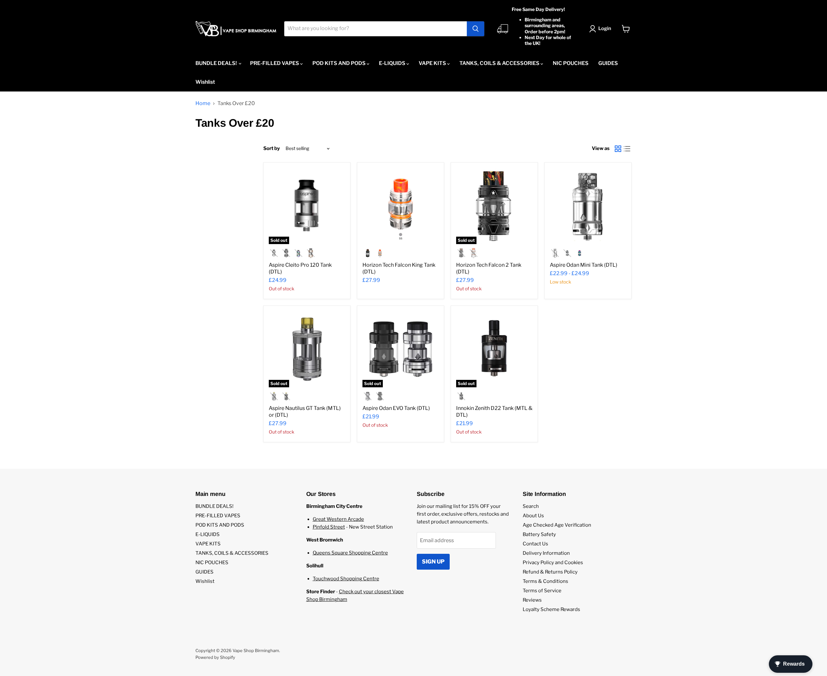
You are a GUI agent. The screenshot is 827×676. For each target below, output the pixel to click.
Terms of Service (542, 591)
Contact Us (535, 544)
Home (202, 103)
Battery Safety (539, 534)
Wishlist (205, 82)
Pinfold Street (329, 527)
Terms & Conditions (545, 581)
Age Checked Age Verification (557, 525)
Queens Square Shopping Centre (350, 553)
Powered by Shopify (215, 657)
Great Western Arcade (338, 519)
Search (531, 506)
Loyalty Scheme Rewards (551, 609)
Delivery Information (546, 553)
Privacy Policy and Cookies (553, 562)
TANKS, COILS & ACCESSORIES (499, 63)
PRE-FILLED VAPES (275, 63)
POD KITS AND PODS (339, 63)
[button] (601, 29)
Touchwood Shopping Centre (346, 579)
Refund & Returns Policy (550, 572)
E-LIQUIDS (392, 63)
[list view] (627, 148)
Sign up (433, 561)
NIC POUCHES (571, 63)
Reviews (532, 600)
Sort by (271, 148)
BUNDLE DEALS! (216, 63)
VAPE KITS (433, 63)
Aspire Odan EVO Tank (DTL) (396, 408)
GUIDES (608, 63)
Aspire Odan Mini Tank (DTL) (583, 265)
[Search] (475, 28)
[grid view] (618, 148)
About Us (533, 516)
